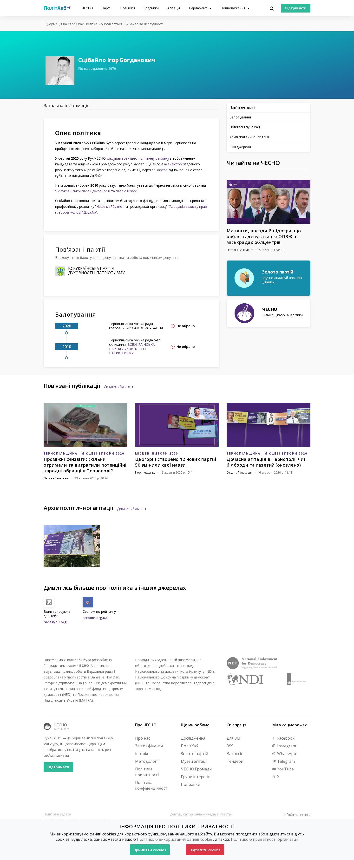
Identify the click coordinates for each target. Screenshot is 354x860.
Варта (161, 170)
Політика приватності (147, 771)
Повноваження (233, 8)
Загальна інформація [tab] (66, 105)
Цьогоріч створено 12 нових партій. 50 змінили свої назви (176, 462)
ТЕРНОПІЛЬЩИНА (60, 453)
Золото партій (194, 753)
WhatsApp (286, 753)
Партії (106, 8)
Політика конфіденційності (151, 785)
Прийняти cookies (150, 849)
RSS (230, 746)
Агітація (173, 8)
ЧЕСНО (87, 8)
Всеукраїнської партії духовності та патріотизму (96, 191)
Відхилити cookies (205, 849)
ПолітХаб (189, 746)
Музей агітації (194, 761)
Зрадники (151, 8)
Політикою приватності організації (264, 839)
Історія (141, 753)
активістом (173, 164)
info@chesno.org (297, 815)
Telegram (285, 761)
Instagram (286, 746)
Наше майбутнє (109, 206)
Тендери (235, 761)
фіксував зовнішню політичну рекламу (138, 158)
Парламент (198, 8)
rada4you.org (55, 622)
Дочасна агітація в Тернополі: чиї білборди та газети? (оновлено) (266, 462)
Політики (127, 8)
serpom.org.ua (95, 617)
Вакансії (234, 753)
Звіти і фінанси (149, 746)
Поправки (190, 784)
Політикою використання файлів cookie (174, 839)
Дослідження (193, 738)
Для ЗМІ (234, 738)
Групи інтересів (195, 776)
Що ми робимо (195, 725)
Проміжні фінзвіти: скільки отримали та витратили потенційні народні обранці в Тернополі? (85, 465)
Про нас (142, 738)
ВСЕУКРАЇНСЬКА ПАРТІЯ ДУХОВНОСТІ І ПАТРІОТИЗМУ (96, 270)
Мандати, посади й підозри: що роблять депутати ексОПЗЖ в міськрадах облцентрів (264, 236)
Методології (146, 761)
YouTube (285, 769)
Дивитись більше (117, 386)
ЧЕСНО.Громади (196, 769)
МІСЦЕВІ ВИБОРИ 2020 (102, 453)
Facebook (285, 738)
